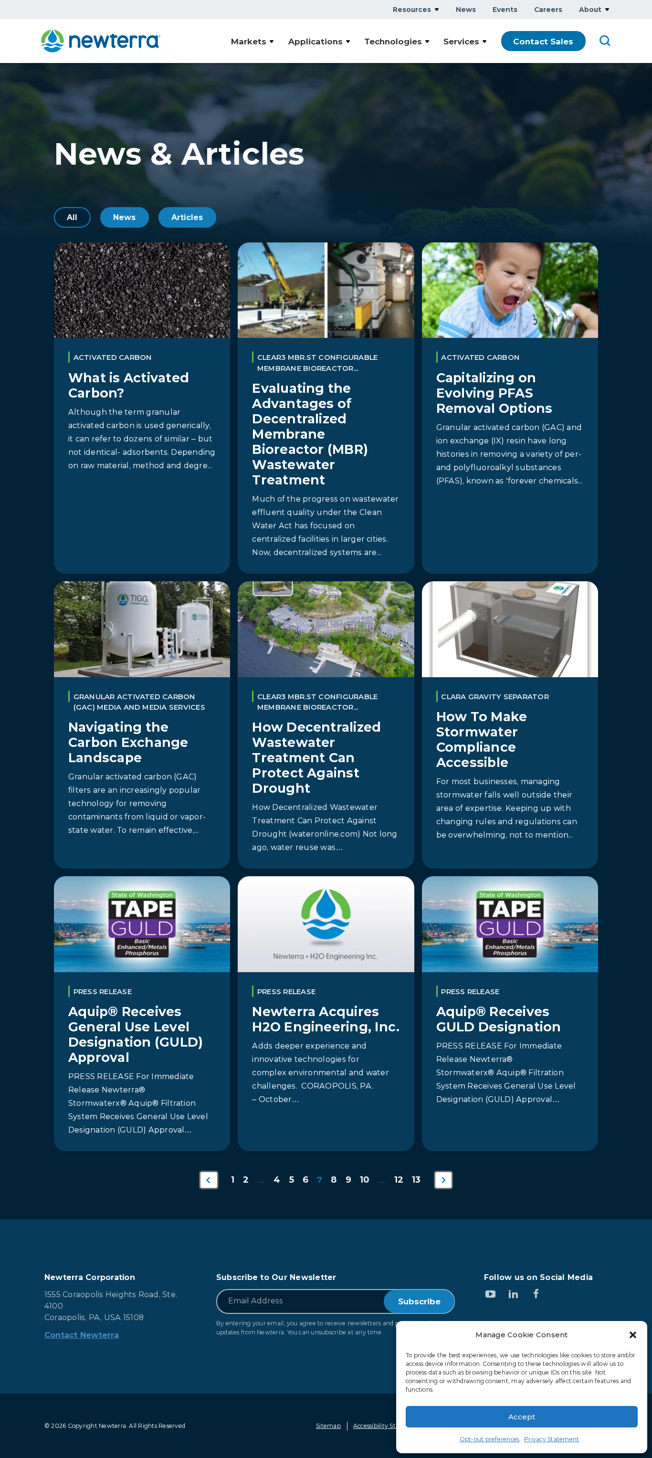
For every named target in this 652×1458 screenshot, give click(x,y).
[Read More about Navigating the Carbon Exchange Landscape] (142, 725)
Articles (187, 217)
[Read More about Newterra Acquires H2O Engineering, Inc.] (326, 1013)
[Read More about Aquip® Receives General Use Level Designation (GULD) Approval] (142, 1013)
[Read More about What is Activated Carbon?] (142, 408)
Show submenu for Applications (348, 41)
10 (364, 1179)
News (124, 217)
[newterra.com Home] (100, 41)
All (72, 217)
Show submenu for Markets (271, 41)
